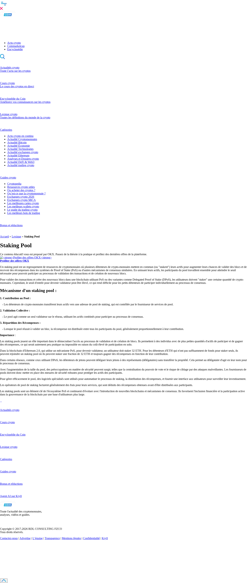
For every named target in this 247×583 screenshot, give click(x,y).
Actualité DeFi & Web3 (20, 162)
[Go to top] (4, 580)
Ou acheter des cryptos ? (21, 190)
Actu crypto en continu (20, 135)
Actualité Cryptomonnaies (22, 139)
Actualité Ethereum (18, 155)
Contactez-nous (9, 538)
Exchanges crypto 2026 (20, 196)
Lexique (16, 236)
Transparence (52, 538)
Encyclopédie (15, 49)
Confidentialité (91, 538)
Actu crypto (14, 42)
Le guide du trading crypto (22, 209)
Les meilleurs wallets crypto (23, 206)
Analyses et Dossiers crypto (23, 158)
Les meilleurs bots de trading (23, 213)
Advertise (25, 538)
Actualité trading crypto (20, 165)
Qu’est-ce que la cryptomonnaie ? (26, 193)
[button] (123, 5)
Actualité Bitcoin (17, 142)
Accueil (4, 236)
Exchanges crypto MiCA (21, 200)
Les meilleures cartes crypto (23, 203)
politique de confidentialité (83, 565)
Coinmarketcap (16, 46)
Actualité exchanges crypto (22, 152)
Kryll (105, 538)
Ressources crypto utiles (21, 186)
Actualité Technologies (20, 148)
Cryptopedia (14, 183)
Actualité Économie (18, 145)
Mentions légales (71, 538)
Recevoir (43, 560)
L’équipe (38, 538)
